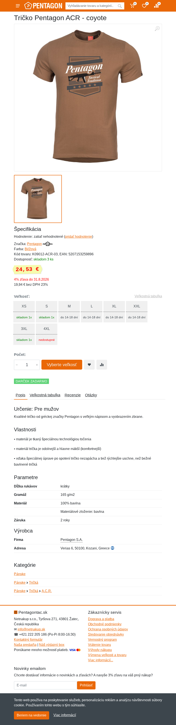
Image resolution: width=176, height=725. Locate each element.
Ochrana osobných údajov (108, 629)
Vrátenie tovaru (99, 645)
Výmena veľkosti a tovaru (107, 655)
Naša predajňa (25, 645)
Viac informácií (64, 715)
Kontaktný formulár (28, 639)
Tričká (33, 582)
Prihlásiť (86, 685)
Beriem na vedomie (31, 715)
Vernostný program (102, 639)
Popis (20, 395)
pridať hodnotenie (78, 236)
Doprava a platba (101, 619)
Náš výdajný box (51, 645)
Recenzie (73, 395)
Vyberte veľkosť (62, 364)
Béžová (30, 249)
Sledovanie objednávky (106, 634)
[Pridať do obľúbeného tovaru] (89, 365)
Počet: (20, 354)
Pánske (20, 574)
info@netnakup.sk (31, 629)
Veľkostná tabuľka (148, 296)
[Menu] (18, 6)
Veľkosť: (22, 296)
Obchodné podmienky (104, 624)
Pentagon (34, 244)
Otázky (91, 395)
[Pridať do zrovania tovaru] (101, 365)
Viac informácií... (100, 660)
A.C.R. (47, 591)
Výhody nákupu (100, 650)
